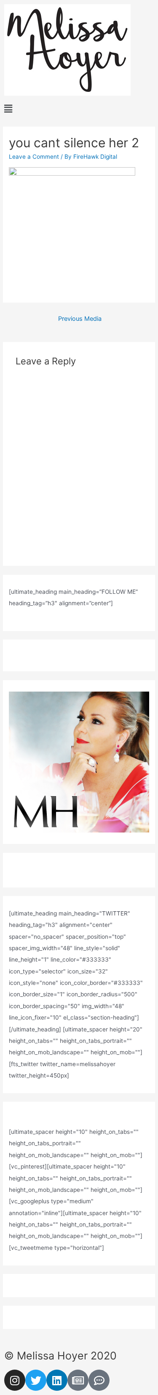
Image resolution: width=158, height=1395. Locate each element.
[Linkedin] (56, 1380)
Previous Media (80, 319)
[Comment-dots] (99, 1380)
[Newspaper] (77, 1380)
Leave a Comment (34, 156)
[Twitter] (35, 1380)
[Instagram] (14, 1380)
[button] (79, 108)
